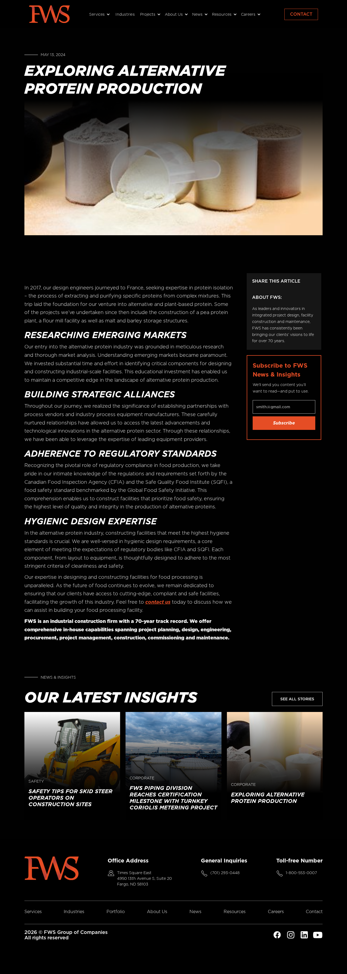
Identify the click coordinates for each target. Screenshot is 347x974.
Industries (125, 14)
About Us (157, 911)
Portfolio (116, 911)
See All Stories (297, 699)
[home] (49, 14)
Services (33, 911)
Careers (276, 911)
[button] (98, 14)
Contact (301, 14)
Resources (235, 911)
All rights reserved (46, 937)
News (195, 911)
